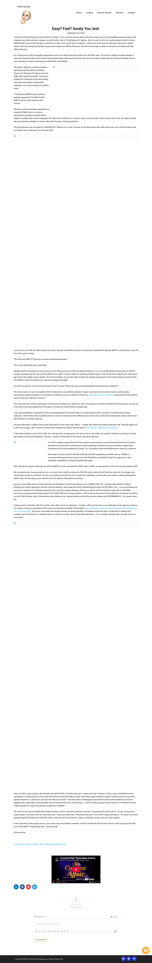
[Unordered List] (52, 931)
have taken (93, 395)
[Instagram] (134, 958)
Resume (119, 13)
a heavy (101, 395)
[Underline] (42, 931)
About (79, 13)
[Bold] (36, 931)
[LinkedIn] (123, 958)
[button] (16, 886)
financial (108, 395)
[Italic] (39, 931)
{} (64, 931)
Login (114, 917)
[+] (67, 931)
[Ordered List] (49, 931)
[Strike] (46, 931)
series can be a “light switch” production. (101, 428)
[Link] (61, 931)
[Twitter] (129, 958)
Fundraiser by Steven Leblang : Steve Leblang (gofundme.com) (40, 844)
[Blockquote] (55, 931)
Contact (131, 13)
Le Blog (89, 13)
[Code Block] (58, 931)
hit (113, 395)
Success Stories (104, 13)
